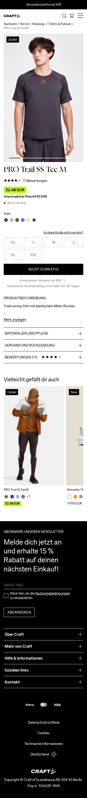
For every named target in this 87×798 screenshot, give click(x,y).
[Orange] (75, 496)
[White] (69, 496)
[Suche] (64, 16)
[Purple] (23, 496)
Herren (24, 24)
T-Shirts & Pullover (59, 24)
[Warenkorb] (71, 16)
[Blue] (12, 496)
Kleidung (38, 24)
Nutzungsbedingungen (52, 593)
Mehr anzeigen (15, 320)
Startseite (10, 24)
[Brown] (6, 496)
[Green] (17, 496)
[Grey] (81, 496)
